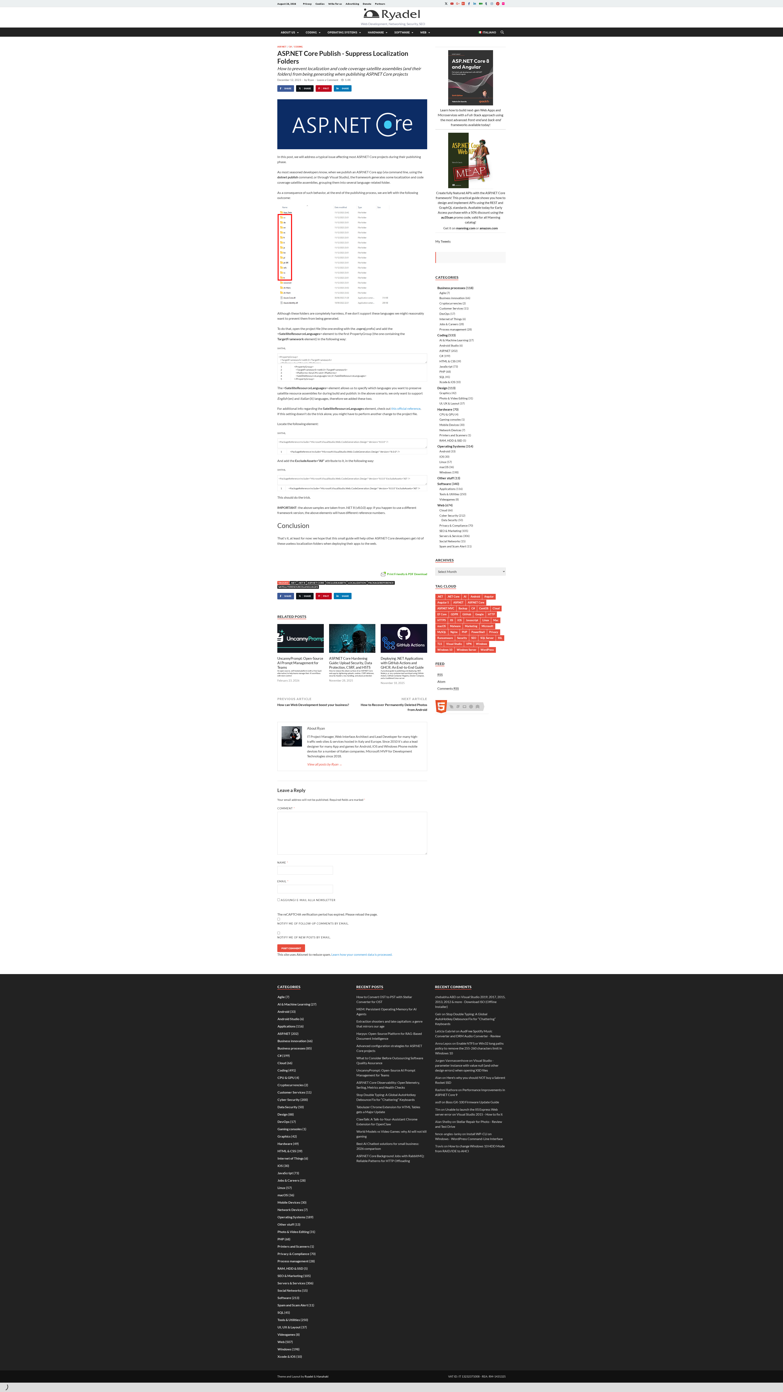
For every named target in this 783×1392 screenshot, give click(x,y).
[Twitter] (446, 3)
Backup (463, 608)
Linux (442, 462)
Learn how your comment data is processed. (361, 954)
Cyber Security (448, 515)
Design (442, 388)
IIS (451, 620)
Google (479, 614)
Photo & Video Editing (453, 398)
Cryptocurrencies (450, 303)
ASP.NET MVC (445, 608)
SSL (500, 638)
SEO (473, 638)
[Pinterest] (497, 3)
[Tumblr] (486, 3)
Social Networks (449, 541)
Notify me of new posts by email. (304, 937)
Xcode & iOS (447, 382)
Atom (441, 681)
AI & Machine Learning (453, 340)
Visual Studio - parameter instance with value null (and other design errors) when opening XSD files (467, 1065)
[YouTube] (451, 3)
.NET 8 (301, 582)
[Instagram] (491, 3)
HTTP (491, 614)
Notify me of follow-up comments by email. (313, 923)
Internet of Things (450, 319)
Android (444, 451)
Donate (367, 3)
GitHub (466, 614)
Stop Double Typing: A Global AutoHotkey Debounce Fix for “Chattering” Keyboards (465, 1019)
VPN (469, 643)
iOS (441, 456)
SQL (442, 377)
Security (462, 638)
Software (402, 32)
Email (283, 881)
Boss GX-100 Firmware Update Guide (472, 1102)
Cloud (443, 510)
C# (290, 46)
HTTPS (441, 620)
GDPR (454, 614)
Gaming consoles (450, 419)
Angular (489, 596)
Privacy (307, 3)
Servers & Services (450, 536)
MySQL (441, 632)
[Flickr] (503, 3)
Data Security (449, 520)
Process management (452, 329)
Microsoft (487, 626)
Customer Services (451, 308)
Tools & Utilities (449, 494)
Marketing (471, 626)
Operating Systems (342, 32)
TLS (439, 643)
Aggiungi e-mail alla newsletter (307, 900)
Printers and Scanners (453, 435)
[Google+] (457, 3)
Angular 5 (443, 602)
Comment (286, 808)
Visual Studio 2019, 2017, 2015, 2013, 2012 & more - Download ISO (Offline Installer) (470, 1002)
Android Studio (449, 345)
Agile (442, 293)
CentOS (483, 608)
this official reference (405, 408)
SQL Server (487, 638)
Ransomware (445, 638)
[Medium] (480, 3)
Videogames (447, 499)
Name (282, 862)
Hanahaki (322, 1376)
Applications (447, 489)
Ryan (311, 80)
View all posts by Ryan (324, 764)
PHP (442, 371)
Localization (357, 582)
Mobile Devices (449, 424)
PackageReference (381, 582)
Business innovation (452, 298)
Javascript (472, 620)
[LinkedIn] (474, 3)
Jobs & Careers (448, 324)
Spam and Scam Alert (452, 546)
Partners (380, 3)
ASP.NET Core (315, 582)
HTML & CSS (447, 361)
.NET (293, 582)
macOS (443, 467)
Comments (448, 688)
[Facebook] (469, 3)
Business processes (451, 288)
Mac (495, 620)
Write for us (335, 3)
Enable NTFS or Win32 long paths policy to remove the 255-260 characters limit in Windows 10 (469, 1048)
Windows (445, 472)
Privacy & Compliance (453, 525)
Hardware (376, 32)
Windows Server (466, 649)
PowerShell (478, 632)
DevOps (444, 313)
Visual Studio (454, 643)
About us (288, 32)
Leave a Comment (327, 80)
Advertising (352, 3)
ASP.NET (281, 46)
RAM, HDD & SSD (450, 440)
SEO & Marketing (450, 530)
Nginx (454, 632)
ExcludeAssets (336, 582)
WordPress (487, 649)
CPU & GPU (447, 414)
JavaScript (445, 366)
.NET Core (453, 596)
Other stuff (445, 478)
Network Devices (450, 430)
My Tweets (443, 241)
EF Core (442, 614)
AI (465, 596)
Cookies (320, 3)
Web (423, 32)
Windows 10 (444, 649)
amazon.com (489, 228)
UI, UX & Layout (449, 403)
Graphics (445, 393)
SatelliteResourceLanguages (298, 586)
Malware (455, 626)
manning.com (465, 228)
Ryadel (309, 1376)
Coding (311, 32)
